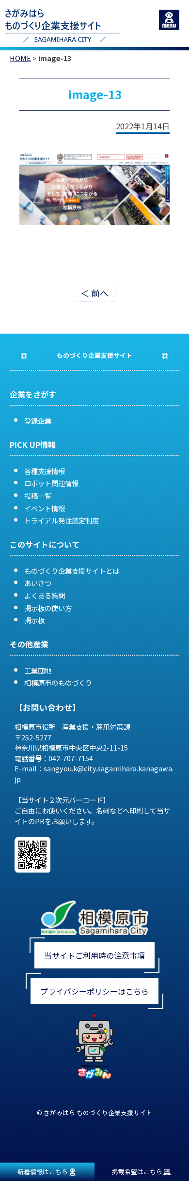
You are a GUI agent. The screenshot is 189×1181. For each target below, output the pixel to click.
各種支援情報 (44, 471)
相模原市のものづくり (58, 682)
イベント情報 (44, 508)
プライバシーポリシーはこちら (94, 991)
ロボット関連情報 (51, 483)
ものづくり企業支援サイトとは (71, 571)
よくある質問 (44, 595)
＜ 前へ (94, 293)
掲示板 (34, 620)
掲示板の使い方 (48, 608)
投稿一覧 (37, 496)
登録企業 (37, 420)
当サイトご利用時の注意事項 (94, 955)
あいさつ (37, 583)
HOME (20, 58)
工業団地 (37, 670)
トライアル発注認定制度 (61, 520)
